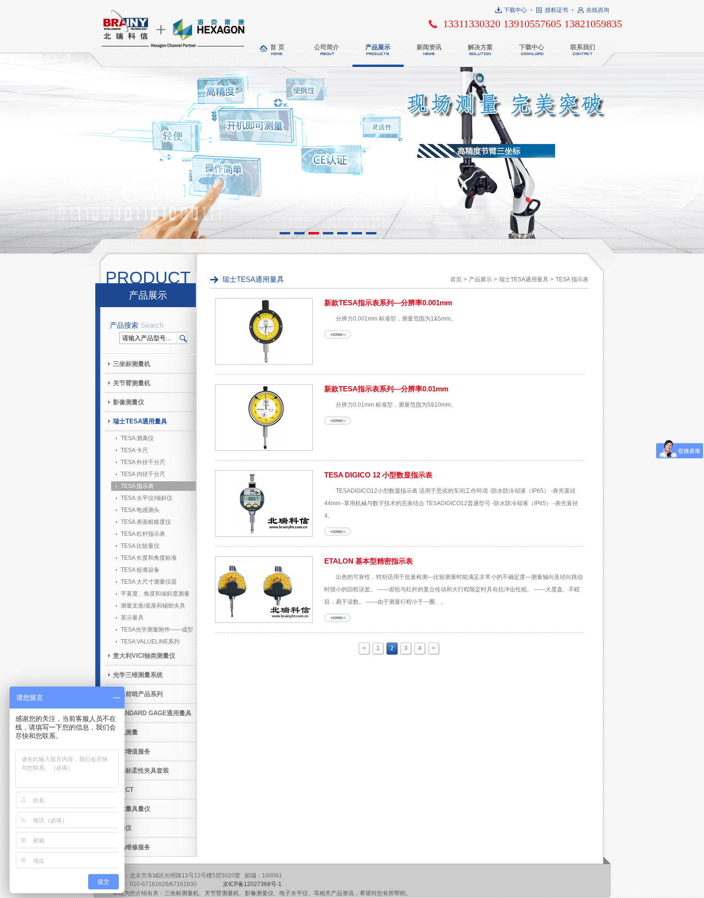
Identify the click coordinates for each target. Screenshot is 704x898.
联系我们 (582, 47)
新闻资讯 (429, 47)
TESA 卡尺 (134, 450)
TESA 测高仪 (137, 438)
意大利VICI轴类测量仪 (144, 655)
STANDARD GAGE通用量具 (152, 713)
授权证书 (556, 10)
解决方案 (480, 47)
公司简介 (326, 47)
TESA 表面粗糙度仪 (146, 522)
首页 (456, 279)
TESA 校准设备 (140, 569)
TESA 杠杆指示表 (143, 534)
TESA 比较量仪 (140, 546)
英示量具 (132, 617)
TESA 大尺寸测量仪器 (149, 581)
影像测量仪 (128, 402)
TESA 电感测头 (140, 510)
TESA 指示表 (137, 486)
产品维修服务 (131, 847)
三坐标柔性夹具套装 (141, 770)
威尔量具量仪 (131, 808)
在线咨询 (597, 10)
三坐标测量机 (131, 363)
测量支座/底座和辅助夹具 (153, 605)
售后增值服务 (131, 751)
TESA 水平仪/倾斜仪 (146, 498)
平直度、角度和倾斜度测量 (155, 593)
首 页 (277, 47)
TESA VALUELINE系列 (150, 641)
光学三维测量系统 (138, 674)
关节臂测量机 (131, 383)
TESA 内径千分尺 (143, 474)
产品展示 (377, 47)
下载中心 (515, 10)
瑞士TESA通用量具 (140, 421)
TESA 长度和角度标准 (149, 557)
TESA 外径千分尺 (143, 462)
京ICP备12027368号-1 (252, 884)
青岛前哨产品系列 (138, 694)
